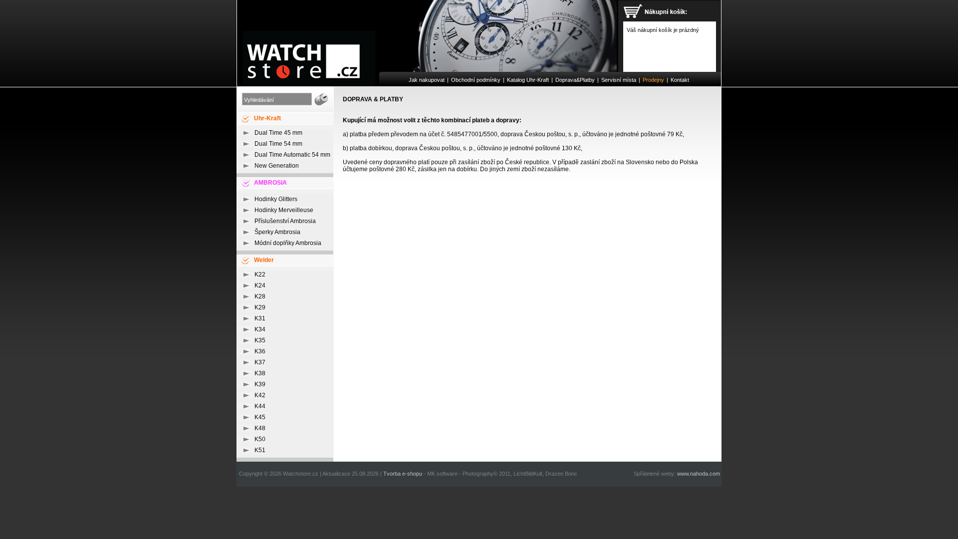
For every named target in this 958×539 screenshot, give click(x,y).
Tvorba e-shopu (402, 474)
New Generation (276, 165)
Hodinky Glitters (275, 199)
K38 (259, 373)
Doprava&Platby (575, 80)
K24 (259, 285)
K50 (259, 439)
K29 (259, 307)
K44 (259, 406)
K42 (259, 395)
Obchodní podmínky (475, 80)
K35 (259, 340)
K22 (259, 274)
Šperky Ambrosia (277, 232)
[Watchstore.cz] (427, 36)
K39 (259, 384)
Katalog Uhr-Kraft (528, 80)
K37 (259, 362)
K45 (259, 417)
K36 (259, 351)
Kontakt (680, 80)
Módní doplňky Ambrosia (287, 243)
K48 (259, 428)
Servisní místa (618, 80)
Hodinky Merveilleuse (283, 210)
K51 (259, 450)
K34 (259, 329)
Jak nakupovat (427, 80)
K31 (259, 318)
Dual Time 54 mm (278, 143)
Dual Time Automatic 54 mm (292, 154)
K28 (259, 296)
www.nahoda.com (698, 474)
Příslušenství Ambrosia (285, 221)
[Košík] (658, 13)
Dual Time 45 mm (278, 132)
